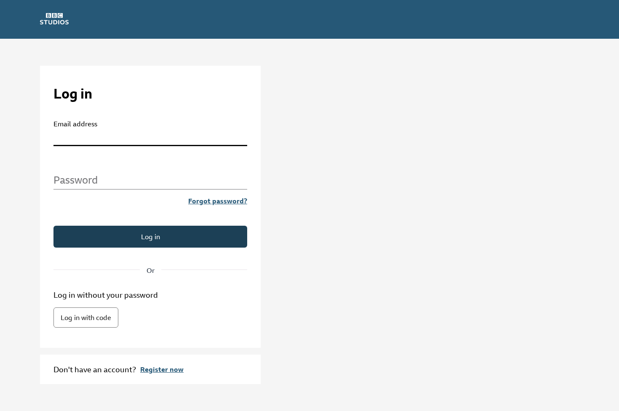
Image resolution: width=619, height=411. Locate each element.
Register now (162, 369)
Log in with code (86, 317)
